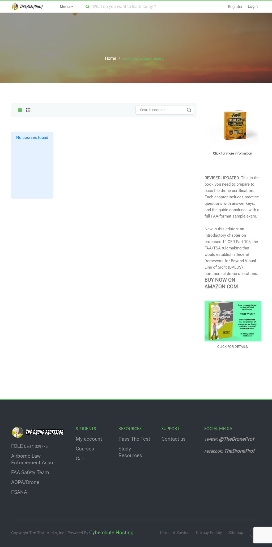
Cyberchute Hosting (111, 533)
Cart (80, 459)
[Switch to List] (28, 110)
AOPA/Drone (25, 482)
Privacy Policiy (209, 532)
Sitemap (235, 532)
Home (110, 58)
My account (89, 439)
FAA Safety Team (30, 472)
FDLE (17, 446)
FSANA (19, 492)
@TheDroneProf (237, 439)
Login (253, 6)
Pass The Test (134, 439)
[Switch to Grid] (20, 110)
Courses (85, 449)
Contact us (174, 439)
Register (235, 6)
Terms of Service (174, 532)
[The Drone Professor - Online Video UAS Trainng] (28, 6)
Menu (65, 6)
